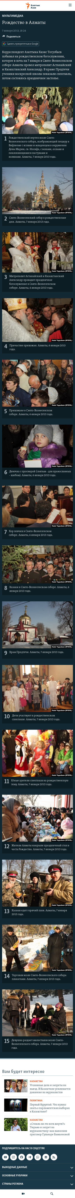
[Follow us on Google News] (45, 1157)
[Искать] (52, 1193)
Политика (36, 1100)
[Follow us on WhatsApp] (37, 1157)
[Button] (11, 37)
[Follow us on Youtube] (5, 1157)
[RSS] (54, 1157)
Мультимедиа (12, 16)
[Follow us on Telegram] (29, 1157)
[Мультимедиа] (23, 1193)
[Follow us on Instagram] (13, 1157)
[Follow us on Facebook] (21, 1157)
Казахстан (36, 1081)
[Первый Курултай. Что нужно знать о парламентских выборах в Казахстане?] (16, 1105)
